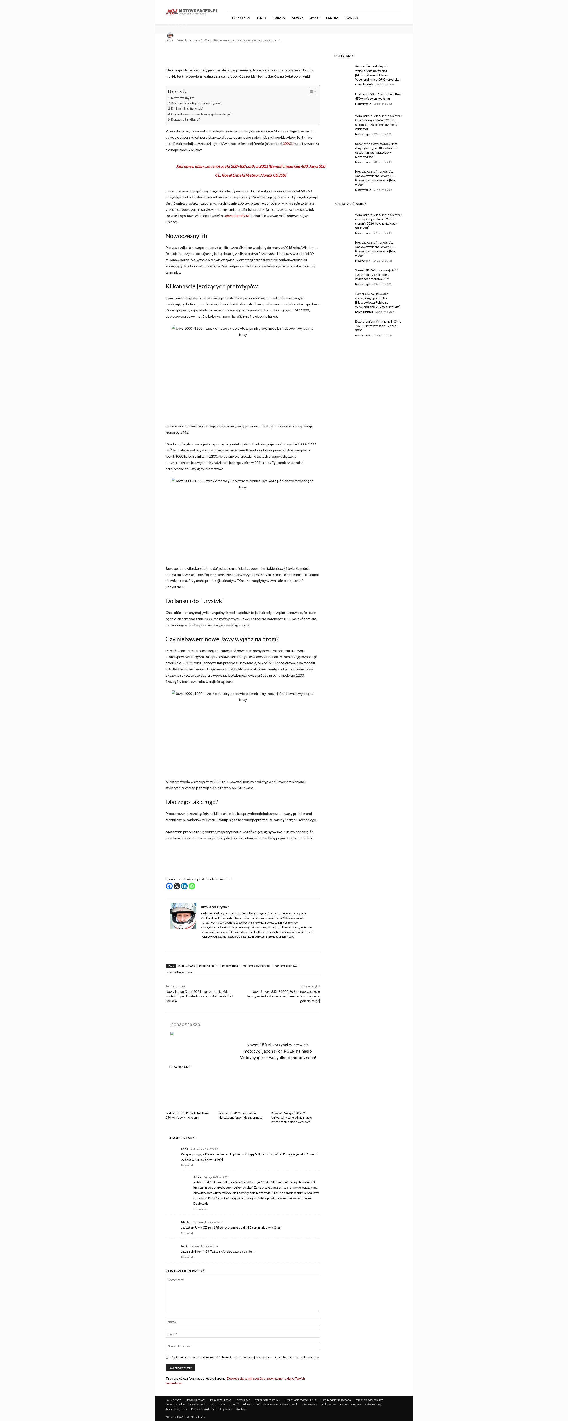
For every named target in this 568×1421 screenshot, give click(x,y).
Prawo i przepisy (175, 1404)
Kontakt (241, 1409)
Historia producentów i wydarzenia (277, 1404)
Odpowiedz (187, 1164)
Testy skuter (242, 1399)
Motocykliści (309, 1404)
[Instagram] (384, 6)
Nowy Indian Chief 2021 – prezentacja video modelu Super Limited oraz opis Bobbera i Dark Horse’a (200, 996)
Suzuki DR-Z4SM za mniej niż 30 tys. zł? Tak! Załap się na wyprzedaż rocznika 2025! (376, 274)
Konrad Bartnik (364, 84)
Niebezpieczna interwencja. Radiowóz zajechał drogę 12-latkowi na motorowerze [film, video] (375, 177)
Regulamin (225, 1409)
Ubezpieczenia (197, 1404)
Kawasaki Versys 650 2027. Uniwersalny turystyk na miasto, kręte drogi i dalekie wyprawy (292, 1117)
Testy (261, 18)
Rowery (351, 18)
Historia (248, 1404)
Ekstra (332, 18)
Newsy (297, 18)
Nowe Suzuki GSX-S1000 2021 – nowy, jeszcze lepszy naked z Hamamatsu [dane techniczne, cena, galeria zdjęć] (283, 996)
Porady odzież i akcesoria (336, 1399)
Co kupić (234, 1404)
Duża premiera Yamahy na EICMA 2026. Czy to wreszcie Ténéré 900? (378, 325)
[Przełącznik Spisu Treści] (310, 91)
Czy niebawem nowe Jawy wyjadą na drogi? (201, 114)
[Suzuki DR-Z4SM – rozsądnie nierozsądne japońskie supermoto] (243, 1092)
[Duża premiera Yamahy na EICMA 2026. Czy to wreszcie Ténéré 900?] (341, 326)
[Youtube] (399, 6)
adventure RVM (237, 215)
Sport (314, 18)
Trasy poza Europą (220, 1399)
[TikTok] (392, 6)
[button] (397, 18)
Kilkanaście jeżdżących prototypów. (196, 103)
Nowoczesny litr (182, 98)
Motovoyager (363, 103)
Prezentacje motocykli (267, 1399)
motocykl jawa (230, 965)
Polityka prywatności (203, 1409)
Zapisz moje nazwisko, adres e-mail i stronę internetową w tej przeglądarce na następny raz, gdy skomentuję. (245, 1357)
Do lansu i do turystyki (187, 108)
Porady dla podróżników (369, 1399)
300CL (288, 143)
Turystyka (240, 18)
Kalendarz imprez (350, 1404)
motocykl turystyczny (179, 971)
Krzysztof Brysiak (186, 35)
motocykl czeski (208, 965)
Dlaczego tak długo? (185, 119)
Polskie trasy (173, 1399)
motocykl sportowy (286, 965)
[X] (177, 886)
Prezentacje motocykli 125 (301, 1399)
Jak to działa (218, 1404)
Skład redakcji (373, 1404)
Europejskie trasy (195, 1399)
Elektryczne (328, 1404)
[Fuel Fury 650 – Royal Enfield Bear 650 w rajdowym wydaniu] (190, 1092)
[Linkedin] (184, 886)
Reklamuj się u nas (176, 1409)
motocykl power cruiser (256, 965)
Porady (279, 18)
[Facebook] (377, 6)
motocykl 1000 (186, 965)
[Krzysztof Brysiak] (171, 35)
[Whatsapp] (192, 886)
